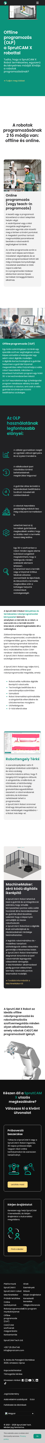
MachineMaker (11, 1294)
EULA (32, 1399)
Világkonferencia (31, 1305)
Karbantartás (10, 1334)
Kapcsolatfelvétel (12, 1370)
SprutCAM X (10, 1287)
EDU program (30, 1308)
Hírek (25, 1283)
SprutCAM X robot (13, 1291)
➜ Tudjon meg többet (14, 80)
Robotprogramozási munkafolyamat (14, 1310)
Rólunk (26, 1291)
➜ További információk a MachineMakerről (18, 982)
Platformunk (10, 1283)
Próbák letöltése (12, 1298)
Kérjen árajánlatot (32, 1294)
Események (29, 1287)
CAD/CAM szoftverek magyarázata (10, 1328)
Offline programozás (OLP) (10, 1318)
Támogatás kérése (13, 1374)
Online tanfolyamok (10, 1304)
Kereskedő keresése (28, 1300)
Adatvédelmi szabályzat (15, 1399)
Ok (37, 1436)
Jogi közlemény (11, 1393)
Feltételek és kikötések (15, 1404)
